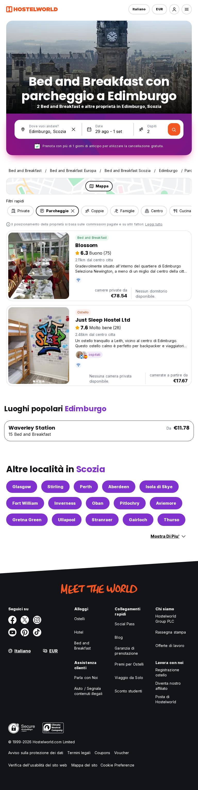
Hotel (79, 632)
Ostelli (79, 619)
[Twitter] (25, 620)
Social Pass (125, 624)
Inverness (65, 503)
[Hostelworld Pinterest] (25, 632)
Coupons (102, 753)
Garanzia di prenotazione (126, 650)
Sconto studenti (128, 691)
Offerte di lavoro (170, 645)
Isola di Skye (159, 486)
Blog (118, 637)
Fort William (25, 503)
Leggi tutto (153, 224)
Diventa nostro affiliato (168, 686)
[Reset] (73, 129)
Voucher (121, 753)
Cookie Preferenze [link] (117, 765)
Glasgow (21, 486)
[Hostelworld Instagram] (37, 620)
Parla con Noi (86, 677)
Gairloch (138, 519)
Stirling (55, 486)
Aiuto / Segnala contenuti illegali (88, 691)
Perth (86, 486)
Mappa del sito (84, 765)
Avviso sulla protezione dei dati (35, 753)
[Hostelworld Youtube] (12, 632)
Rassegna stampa (170, 632)
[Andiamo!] (174, 129)
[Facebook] (12, 620)
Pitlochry (129, 503)
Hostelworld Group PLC (165, 618)
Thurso (171, 519)
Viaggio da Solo (129, 677)
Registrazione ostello (167, 672)
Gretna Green (27, 519)
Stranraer (102, 519)
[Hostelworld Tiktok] (37, 632)
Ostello (83, 312)
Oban (97, 503)
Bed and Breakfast (92, 238)
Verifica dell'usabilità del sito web (37, 765)
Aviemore (166, 503)
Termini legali (78, 753)
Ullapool (66, 519)
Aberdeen (118, 486)
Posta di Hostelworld (165, 699)
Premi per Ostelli (129, 664)
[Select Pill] (174, 9)
